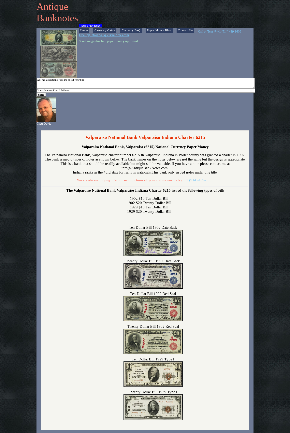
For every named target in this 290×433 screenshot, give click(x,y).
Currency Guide (104, 30)
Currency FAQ (131, 30)
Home (84, 30)
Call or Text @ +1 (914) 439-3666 (219, 31)
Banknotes (57, 17)
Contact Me (185, 30)
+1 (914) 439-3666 (198, 180)
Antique (52, 6)
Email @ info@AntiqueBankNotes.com (104, 35)
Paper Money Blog (159, 30)
